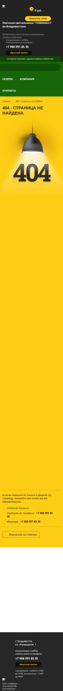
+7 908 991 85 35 (17, 46)
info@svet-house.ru (18, 508)
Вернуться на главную (23, 534)
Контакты (9, 90)
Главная (6, 101)
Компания (27, 79)
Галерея (7, 79)
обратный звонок (19, 52)
